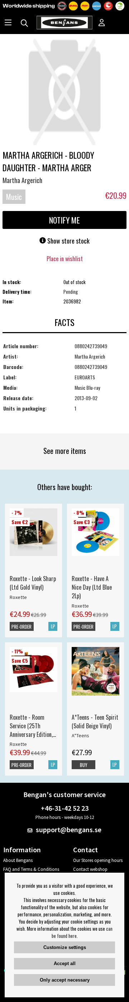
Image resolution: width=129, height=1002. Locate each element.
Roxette (18, 597)
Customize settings (64, 947)
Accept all (65, 963)
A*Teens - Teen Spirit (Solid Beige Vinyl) (95, 721)
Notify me (64, 220)
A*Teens (80, 735)
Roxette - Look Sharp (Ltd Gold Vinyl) (33, 582)
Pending (70, 291)
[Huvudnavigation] (8, 23)
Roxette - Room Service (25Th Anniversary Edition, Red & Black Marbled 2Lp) (33, 726)
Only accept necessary (65, 980)
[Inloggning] (102, 23)
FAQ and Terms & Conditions (31, 869)
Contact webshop (90, 869)
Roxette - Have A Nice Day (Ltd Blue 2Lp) (92, 587)
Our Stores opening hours (98, 860)
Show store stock (68, 240)
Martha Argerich (22, 180)
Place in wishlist (65, 258)
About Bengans (18, 860)
